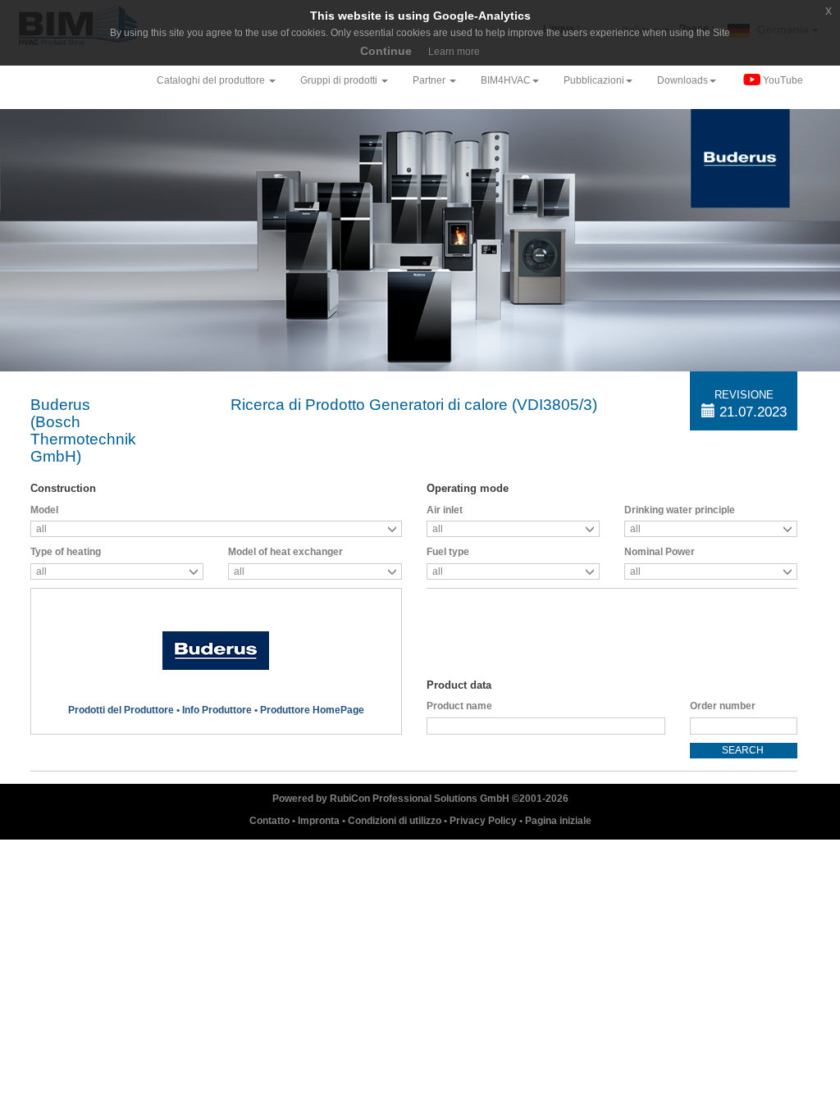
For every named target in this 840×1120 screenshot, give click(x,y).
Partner (430, 80)
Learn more (454, 51)
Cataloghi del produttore (212, 80)
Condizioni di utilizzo (396, 820)
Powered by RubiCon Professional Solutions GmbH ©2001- (420, 798)
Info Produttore (217, 710)
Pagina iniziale (558, 820)
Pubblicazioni (594, 80)
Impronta (320, 820)
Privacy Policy (484, 820)
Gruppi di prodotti (340, 80)
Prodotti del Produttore (121, 710)
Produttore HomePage (312, 710)
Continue (386, 50)
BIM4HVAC (506, 80)
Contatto (270, 820)
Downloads (682, 80)
